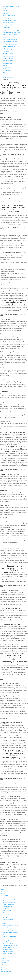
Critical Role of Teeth (8, 55)
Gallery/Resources (7, 67)
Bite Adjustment (7, 27)
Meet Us (5, 10)
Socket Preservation (7, 63)
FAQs (4, 72)
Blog (4, 75)
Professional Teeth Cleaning (9, 20)
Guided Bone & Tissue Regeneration (11, 32)
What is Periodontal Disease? (10, 15)
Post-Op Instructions (8, 77)
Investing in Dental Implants (9, 50)
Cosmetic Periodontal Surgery (10, 34)
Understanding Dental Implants (10, 39)
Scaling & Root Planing (8, 22)
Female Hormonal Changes (9, 17)
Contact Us (5, 74)
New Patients (6, 69)
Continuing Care (6, 18)
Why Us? (5, 65)
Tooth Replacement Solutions (10, 41)
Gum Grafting (6, 29)
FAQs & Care (6, 48)
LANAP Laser (6, 25)
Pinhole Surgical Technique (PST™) (11, 30)
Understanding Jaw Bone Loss (10, 56)
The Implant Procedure (8, 43)
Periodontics (6, 13)
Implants (5, 37)
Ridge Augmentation (8, 60)
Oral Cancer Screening (8, 36)
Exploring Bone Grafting (8, 58)
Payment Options (7, 70)
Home (4, 8)
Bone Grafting (6, 51)
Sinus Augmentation (7, 62)
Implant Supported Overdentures (10, 46)
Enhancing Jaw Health (8, 53)
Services (5, 11)
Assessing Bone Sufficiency (9, 44)
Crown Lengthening (7, 24)
